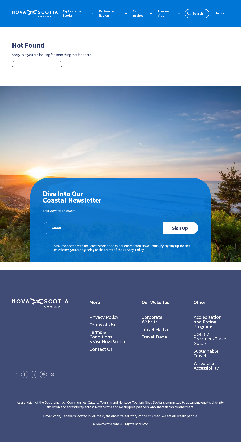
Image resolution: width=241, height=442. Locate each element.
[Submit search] (189, 13)
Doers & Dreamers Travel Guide (210, 338)
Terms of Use (103, 324)
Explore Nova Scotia (72, 13)
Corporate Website (152, 319)
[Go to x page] (34, 374)
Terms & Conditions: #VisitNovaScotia (107, 336)
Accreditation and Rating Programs (208, 321)
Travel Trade (154, 336)
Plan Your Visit (164, 13)
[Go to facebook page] (24, 374)
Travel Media (155, 329)
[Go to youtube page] (43, 374)
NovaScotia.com (107, 423)
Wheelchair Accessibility (206, 365)
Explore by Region (106, 13)
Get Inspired (138, 13)
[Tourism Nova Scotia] (35, 11)
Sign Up (180, 228)
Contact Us (100, 349)
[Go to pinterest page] (52, 374)
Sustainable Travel (206, 353)
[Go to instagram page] (15, 374)
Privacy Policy (133, 249)
